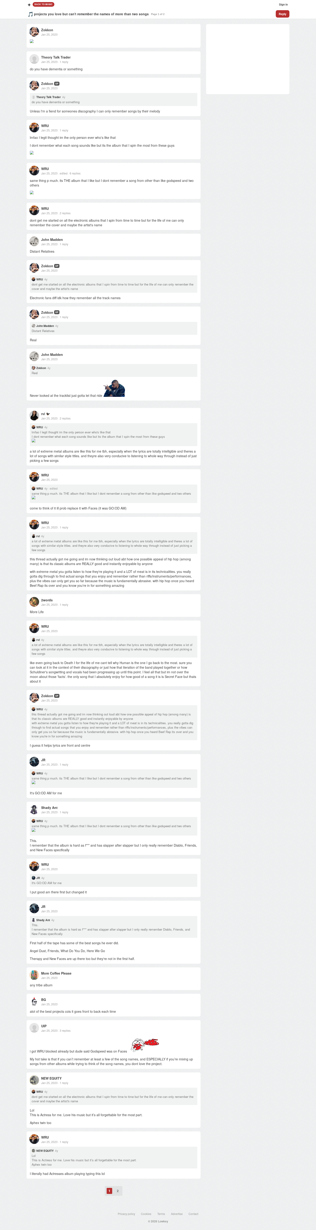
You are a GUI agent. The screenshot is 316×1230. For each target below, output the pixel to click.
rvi (43, 413)
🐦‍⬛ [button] (48, 413)
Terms (161, 1214)
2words (47, 600)
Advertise (177, 1214)
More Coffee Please (56, 973)
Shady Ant (49, 807)
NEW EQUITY (51, 1078)
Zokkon (47, 30)
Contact (193, 1214)
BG (43, 999)
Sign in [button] (283, 4)
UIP (43, 1026)
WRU (45, 125)
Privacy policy (126, 1214)
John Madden (52, 239)
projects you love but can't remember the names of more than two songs (91, 14)
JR (43, 760)
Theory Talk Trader (56, 57)
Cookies (146, 1214)
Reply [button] (282, 14)
